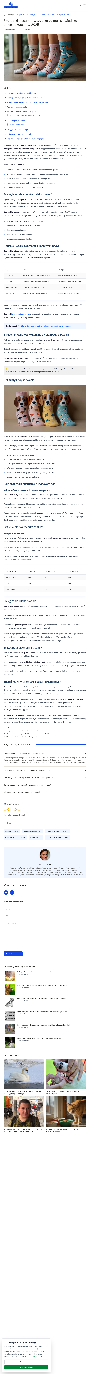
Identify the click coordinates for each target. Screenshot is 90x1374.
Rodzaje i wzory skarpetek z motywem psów (25, 98)
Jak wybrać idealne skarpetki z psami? (22, 93)
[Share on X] (12, 892)
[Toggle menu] (84, 5)
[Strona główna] (4, 15)
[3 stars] (12, 809)
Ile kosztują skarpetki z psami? (19, 134)
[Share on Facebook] (6, 892)
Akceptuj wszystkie (26, 1367)
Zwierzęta (10, 15)
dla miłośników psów (20, 314)
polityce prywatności (34, 1356)
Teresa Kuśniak (10, 29)
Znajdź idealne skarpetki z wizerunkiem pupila (25, 139)
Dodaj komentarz (13, 954)
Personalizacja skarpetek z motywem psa (23, 111)
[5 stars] (18, 809)
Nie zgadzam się (26, 1362)
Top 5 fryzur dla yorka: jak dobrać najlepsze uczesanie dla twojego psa (44, 326)
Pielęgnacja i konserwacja (17, 130)
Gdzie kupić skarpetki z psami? (19, 121)
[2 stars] (8, 809)
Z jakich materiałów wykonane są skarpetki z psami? (28, 102)
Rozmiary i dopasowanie (17, 107)
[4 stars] (15, 809)
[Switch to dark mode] (80, 5)
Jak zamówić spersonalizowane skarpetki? (25, 115)
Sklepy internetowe (17, 124)
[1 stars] (5, 809)
